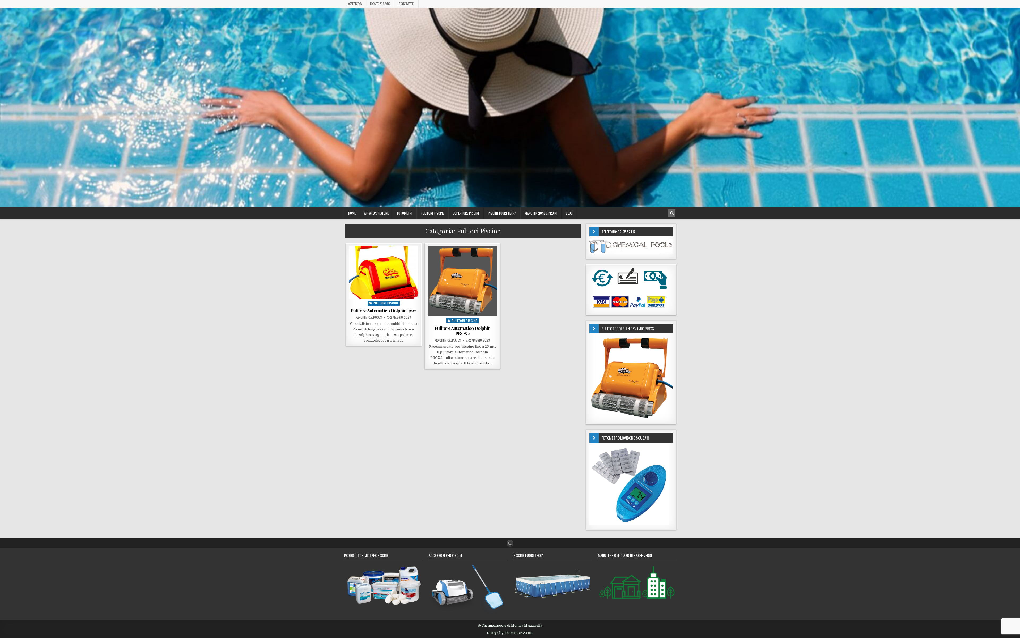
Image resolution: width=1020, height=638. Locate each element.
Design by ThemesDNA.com (510, 633)
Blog (569, 213)
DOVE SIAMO (380, 4)
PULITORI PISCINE (432, 213)
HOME (352, 213)
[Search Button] (510, 543)
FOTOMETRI (404, 213)
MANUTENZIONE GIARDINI (541, 213)
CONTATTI (406, 4)
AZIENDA (355, 4)
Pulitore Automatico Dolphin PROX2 (463, 330)
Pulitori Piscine (385, 303)
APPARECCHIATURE (376, 213)
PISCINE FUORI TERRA (502, 213)
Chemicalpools (371, 317)
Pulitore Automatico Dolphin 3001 (384, 310)
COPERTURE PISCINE (466, 213)
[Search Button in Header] (671, 213)
